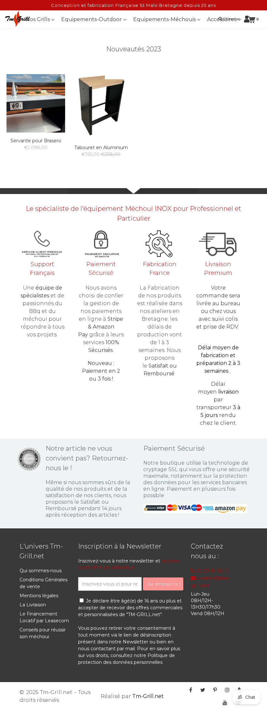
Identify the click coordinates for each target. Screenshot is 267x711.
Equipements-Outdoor (92, 19)
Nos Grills (38, 19)
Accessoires (222, 19)
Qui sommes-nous (41, 571)
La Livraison (33, 605)
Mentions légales (39, 596)
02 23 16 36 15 (212, 571)
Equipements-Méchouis (165, 19)
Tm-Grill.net (148, 696)
